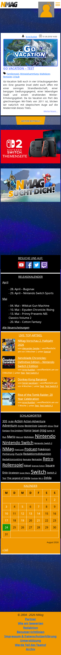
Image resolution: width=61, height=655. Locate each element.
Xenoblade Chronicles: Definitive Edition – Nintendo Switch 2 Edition (36, 362)
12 (22, 513)
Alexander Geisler (31, 348)
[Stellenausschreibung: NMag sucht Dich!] (30, 185)
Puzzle (19, 454)
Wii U (40, 478)
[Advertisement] (30, 230)
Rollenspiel (12, 465)
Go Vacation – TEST (18, 68)
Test (23, 372)
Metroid (19, 437)
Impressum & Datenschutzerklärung (30, 636)
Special (47, 351)
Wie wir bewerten (30, 623)
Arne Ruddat (31, 36)
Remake (27, 459)
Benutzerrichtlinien (30, 632)
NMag (8, 448)
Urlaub (16, 76)
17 (6, 520)
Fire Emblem (17, 430)
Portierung (8, 454)
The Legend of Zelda (18, 478)
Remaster (7, 76)
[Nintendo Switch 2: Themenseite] (30, 146)
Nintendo (45, 436)
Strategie (13, 472)
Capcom (42, 425)
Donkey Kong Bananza (32, 379)
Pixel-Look (19, 449)
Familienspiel (13, 73)
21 (38, 520)
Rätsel (27, 465)
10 (6, 513)
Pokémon (44, 449)
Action (18, 421)
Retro (48, 458)
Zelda (48, 478)
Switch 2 (52, 472)
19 (22, 520)
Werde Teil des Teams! (30, 645)
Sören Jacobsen (30, 382)
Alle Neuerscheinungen (15, 327)
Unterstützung (30, 641)
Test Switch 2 (32, 372)
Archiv (30, 649)
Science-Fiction (38, 465)
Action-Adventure (34, 421)
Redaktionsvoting (12, 459)
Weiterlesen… (51, 111)
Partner (30, 619)
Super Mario (24, 473)
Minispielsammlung (29, 73)
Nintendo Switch (18, 442)
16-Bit (11, 421)
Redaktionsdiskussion (37, 454)
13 (30, 513)
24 (6, 527)
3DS (4, 421)
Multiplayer (45, 73)
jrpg (43, 430)
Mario (11, 437)
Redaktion (30, 628)
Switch (38, 471)
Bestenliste (31, 425)
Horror (28, 430)
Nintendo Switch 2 (43, 443)
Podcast (30, 449)
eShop (50, 426)
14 (38, 513)
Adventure (9, 425)
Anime (21, 425)
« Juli (5, 550)
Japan (35, 430)
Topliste (34, 478)
